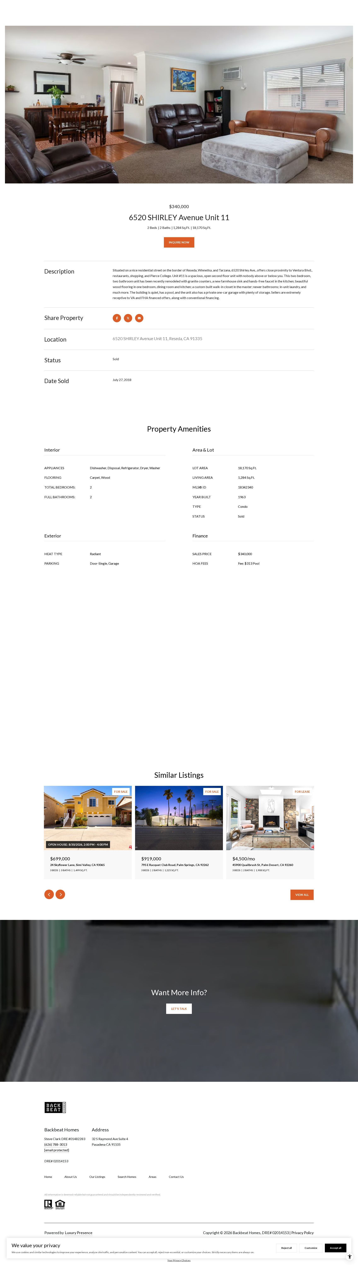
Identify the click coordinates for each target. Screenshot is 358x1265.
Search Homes (127, 1176)
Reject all (286, 1247)
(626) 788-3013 (55, 1144)
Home (48, 1176)
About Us (70, 1176)
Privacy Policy (302, 1232)
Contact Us (176, 1176)
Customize (311, 1247)
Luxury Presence (78, 1232)
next (60, 894)
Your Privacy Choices (179, 1260)
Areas (152, 1176)
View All (302, 894)
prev (49, 894)
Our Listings (97, 1176)
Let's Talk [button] (179, 1008)
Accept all (335, 1247)
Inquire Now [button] (179, 242)
